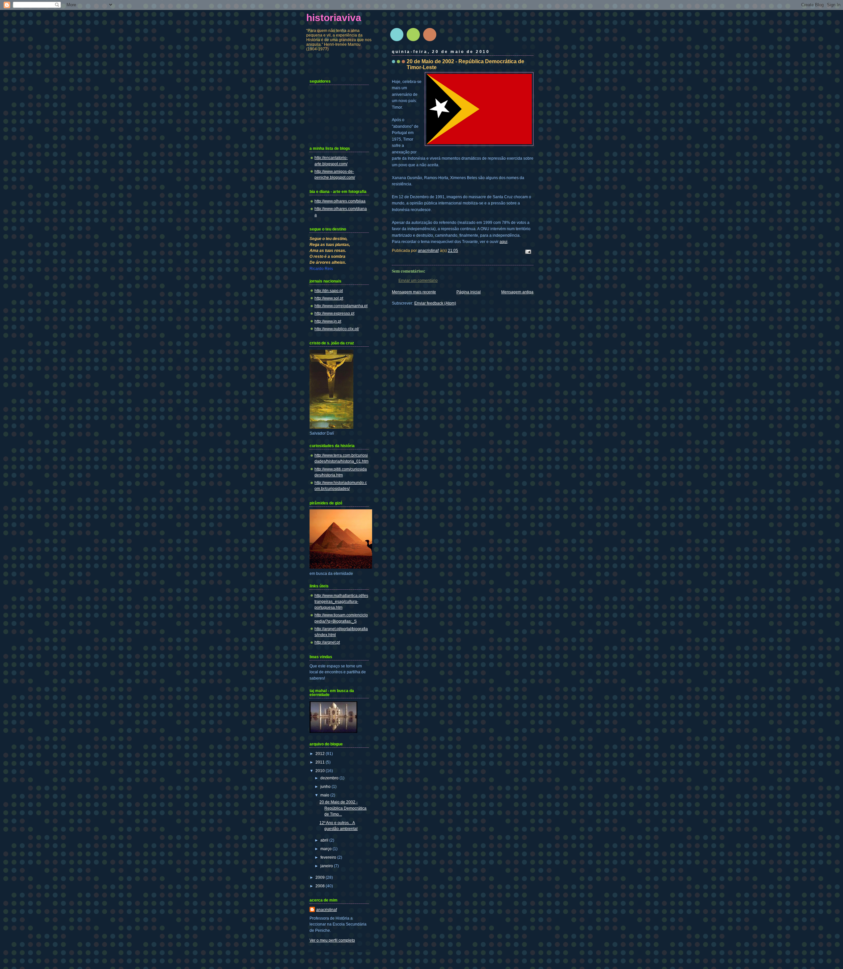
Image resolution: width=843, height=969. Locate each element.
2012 (320, 753)
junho (326, 786)
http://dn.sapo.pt (328, 290)
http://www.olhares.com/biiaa (340, 201)
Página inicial (468, 292)
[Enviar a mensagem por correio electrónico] (527, 251)
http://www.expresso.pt (334, 313)
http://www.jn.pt (327, 321)
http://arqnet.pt (327, 642)
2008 (320, 886)
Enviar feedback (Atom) (435, 303)
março (326, 849)
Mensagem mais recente (414, 292)
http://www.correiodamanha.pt (340, 306)
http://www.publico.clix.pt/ (336, 329)
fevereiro (328, 857)
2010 (320, 770)
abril (324, 840)
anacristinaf (326, 909)
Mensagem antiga (517, 292)
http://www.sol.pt (328, 298)
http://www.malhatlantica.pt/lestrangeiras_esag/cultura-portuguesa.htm (341, 601)
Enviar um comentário (418, 280)
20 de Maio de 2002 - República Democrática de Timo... (343, 808)
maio (325, 795)
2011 (320, 762)
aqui (503, 241)
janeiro (327, 866)
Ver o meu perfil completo (332, 940)
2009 (320, 877)
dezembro (330, 778)
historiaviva (333, 17)
